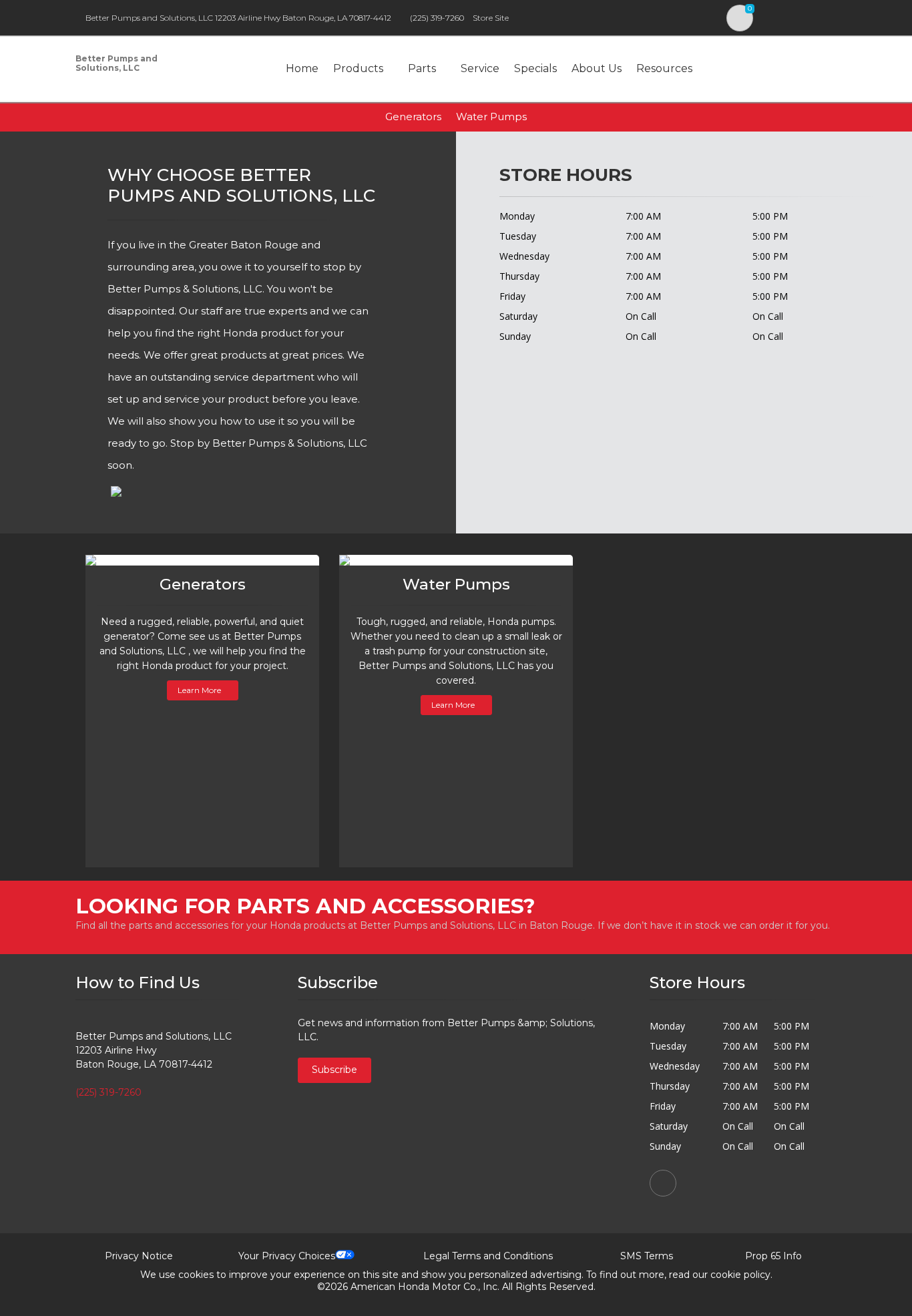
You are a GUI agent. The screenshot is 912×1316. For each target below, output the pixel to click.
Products (358, 68)
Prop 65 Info (773, 1256)
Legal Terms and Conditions (488, 1256)
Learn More (199, 690)
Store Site (491, 18)
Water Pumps (491, 116)
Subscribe (334, 1070)
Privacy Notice (139, 1256)
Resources (664, 68)
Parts (422, 68)
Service (480, 68)
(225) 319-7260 (437, 18)
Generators (413, 116)
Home (302, 68)
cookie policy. (741, 1275)
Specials (535, 68)
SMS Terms (646, 1256)
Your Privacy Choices (286, 1256)
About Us (597, 68)
